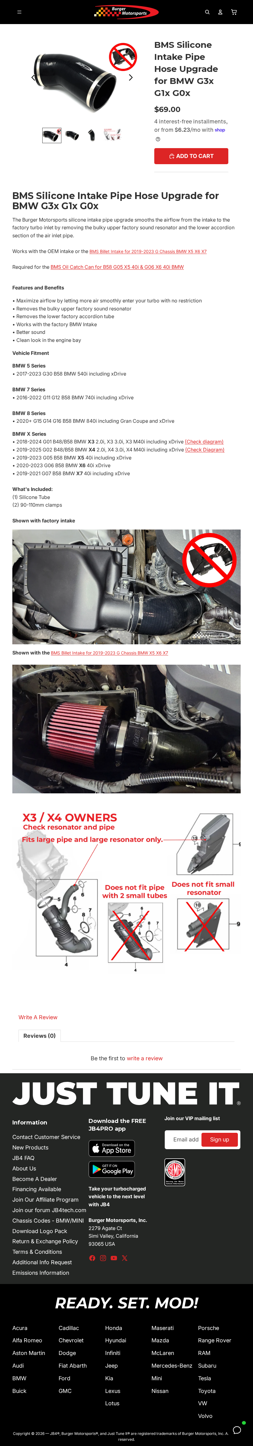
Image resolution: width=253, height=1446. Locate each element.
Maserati (162, 1328)
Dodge (67, 1353)
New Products (30, 1147)
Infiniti (112, 1353)
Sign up (219, 1139)
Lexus (112, 1391)
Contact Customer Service (46, 1137)
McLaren (162, 1353)
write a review (145, 1058)
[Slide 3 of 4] (92, 135)
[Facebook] (92, 1258)
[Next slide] (132, 78)
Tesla (204, 1378)
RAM (204, 1353)
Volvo (205, 1416)
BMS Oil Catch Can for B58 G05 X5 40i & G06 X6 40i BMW (117, 267)
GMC (65, 1391)
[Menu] (19, 12)
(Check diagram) (204, 441)
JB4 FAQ (23, 1158)
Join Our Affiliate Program (45, 1199)
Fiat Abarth (73, 1365)
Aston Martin (28, 1353)
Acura (19, 1328)
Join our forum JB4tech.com (49, 1210)
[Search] (207, 12)
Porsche (208, 1328)
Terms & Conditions (37, 1252)
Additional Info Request (42, 1262)
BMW (19, 1378)
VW (202, 1403)
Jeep (111, 1365)
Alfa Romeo (27, 1340)
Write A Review (38, 1017)
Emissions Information (40, 1272)
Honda (113, 1328)
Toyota (207, 1391)
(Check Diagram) (205, 450)
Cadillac (69, 1328)
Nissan (159, 1391)
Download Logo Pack (39, 1231)
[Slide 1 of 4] (51, 135)
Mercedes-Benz (172, 1365)
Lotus (112, 1403)
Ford (64, 1378)
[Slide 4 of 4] (112, 135)
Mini (156, 1378)
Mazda (160, 1340)
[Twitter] (124, 1258)
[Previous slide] (32, 78)
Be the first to (127, 1058)
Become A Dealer (34, 1179)
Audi (18, 1365)
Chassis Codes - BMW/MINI (48, 1220)
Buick (19, 1391)
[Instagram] (103, 1258)
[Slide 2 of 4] (72, 135)
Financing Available (36, 1189)
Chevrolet (71, 1340)
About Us (24, 1168)
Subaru (207, 1365)
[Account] (220, 12)
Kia (109, 1378)
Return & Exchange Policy (45, 1241)
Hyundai (115, 1340)
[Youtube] (114, 1258)
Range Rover (214, 1340)
